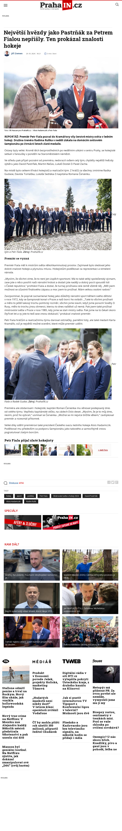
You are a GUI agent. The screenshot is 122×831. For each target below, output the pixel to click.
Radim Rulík (31, 501)
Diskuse (16, 483)
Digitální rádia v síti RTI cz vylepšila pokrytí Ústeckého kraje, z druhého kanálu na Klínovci (75, 680)
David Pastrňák (91, 496)
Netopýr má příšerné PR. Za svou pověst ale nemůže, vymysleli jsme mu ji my (104, 695)
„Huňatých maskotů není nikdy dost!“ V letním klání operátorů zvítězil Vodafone (45, 705)
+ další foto (103, 450)
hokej (8, 496)
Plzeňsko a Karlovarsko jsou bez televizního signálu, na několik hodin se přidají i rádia (74, 730)
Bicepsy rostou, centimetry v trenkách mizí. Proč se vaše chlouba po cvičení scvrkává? (106, 719)
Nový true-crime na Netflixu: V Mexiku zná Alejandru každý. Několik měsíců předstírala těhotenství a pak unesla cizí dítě (15, 726)
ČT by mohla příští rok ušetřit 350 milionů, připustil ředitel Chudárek (45, 727)
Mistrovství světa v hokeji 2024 (66, 496)
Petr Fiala (43, 496)
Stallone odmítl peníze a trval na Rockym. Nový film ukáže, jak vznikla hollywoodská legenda (14, 697)
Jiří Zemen (16, 53)
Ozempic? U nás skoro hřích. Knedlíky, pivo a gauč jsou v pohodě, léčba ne (105, 743)
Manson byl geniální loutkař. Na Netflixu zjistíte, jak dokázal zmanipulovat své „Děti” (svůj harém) (15, 756)
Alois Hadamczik (13, 501)
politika (31, 496)
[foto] (13, 449)
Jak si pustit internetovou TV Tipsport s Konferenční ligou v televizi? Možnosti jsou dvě (75, 705)
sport (19, 496)
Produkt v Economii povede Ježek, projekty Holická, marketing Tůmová (45, 680)
